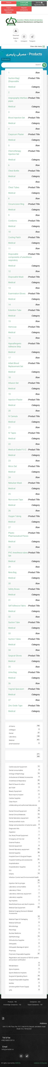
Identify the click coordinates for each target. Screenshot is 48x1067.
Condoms (12, 220)
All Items (12, 726)
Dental (11, 733)
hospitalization (14, 863)
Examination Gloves (16, 293)
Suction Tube (14, 622)
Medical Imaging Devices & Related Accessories (21, 912)
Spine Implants (14, 969)
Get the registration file (39, 4)
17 (9, 357)
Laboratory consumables (17, 887)
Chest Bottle (13, 171)
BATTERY (12, 788)
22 (9, 444)
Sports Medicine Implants (17, 973)
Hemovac (12, 327)
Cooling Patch (14, 237)
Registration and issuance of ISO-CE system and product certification (24, 959)
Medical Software (15, 923)
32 (9, 617)
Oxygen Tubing (14, 516)
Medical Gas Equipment (17, 908)
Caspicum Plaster (16, 134)
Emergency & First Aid (16, 839)
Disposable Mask (16, 277)
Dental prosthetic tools (16, 822)
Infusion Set (13, 383)
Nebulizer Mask (15, 483)
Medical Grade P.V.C (17, 449)
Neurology (12, 930)
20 (9, 411)
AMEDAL (18, 1063)
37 (9, 700)
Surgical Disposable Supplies (19, 980)
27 (9, 527)
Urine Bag (12, 672)
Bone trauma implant (16, 795)
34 (9, 650)
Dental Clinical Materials (17, 815)
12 (9, 271)
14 (9, 304)
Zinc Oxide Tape (15, 705)
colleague (12, 730)
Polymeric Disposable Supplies (19, 954)
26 (9, 510)
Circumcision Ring (16, 204)
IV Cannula (13, 416)
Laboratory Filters (15, 890)
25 (9, 494)
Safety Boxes (14, 589)
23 (9, 460)
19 (9, 394)
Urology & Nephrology (16, 774)
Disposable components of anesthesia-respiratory (20, 257)
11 (9, 248)
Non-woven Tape (15, 499)
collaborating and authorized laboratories (23, 805)
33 (9, 633)
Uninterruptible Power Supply (19, 987)
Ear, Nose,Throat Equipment (18, 835)
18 (9, 377)
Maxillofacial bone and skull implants (21, 904)
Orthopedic (13, 944)
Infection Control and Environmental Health (24, 877)
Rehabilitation (13, 966)
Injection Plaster (15, 399)
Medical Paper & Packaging (18, 919)
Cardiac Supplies (14, 798)
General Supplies (14, 853)
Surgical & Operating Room (18, 976)
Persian (8, 3)
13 (9, 288)
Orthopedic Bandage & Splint (19, 947)
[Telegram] (27, 1056)
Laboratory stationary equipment (20, 894)
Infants (11, 874)
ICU (10, 870)
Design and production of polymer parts (22, 825)
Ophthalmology (14, 937)
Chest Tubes (13, 187)
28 (9, 547)
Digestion (12, 832)
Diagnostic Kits (14, 829)
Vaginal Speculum (16, 689)
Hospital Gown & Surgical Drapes (20, 856)
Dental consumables (16, 770)
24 (9, 477)
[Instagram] (21, 1056)
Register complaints (24, 9)
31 (9, 600)
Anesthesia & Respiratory (17, 781)
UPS (10, 990)
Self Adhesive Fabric (17, 605)
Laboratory (12, 737)
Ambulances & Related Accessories (21, 777)
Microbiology (13, 926)
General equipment (15, 846)
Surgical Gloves (15, 655)
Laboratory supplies (15, 897)
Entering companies (24, 4)
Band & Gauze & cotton (17, 784)
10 (9, 232)
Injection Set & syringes (17, 883)
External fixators (14, 842)
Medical (11, 87)
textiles (11, 983)
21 (9, 427)
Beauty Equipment (15, 791)
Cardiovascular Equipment (18, 767)
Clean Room (13, 802)
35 (9, 667)
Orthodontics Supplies (16, 940)
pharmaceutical (14, 744)
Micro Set (12, 466)
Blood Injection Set (16, 117)
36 (9, 683)
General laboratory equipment (19, 849)
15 (9, 321)
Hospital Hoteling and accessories (20, 860)
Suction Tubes (14, 639)
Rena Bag (12, 572)
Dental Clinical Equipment (18, 811)
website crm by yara (40, 1063)
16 (9, 338)
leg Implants (13, 901)
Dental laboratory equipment (18, 818)
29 (9, 567)
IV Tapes (12, 433)
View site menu (36, 46)
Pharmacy (12, 951)
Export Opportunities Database (8, 10)
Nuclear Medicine (15, 933)
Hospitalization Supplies (17, 867)
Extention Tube (14, 310)
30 (9, 583)
